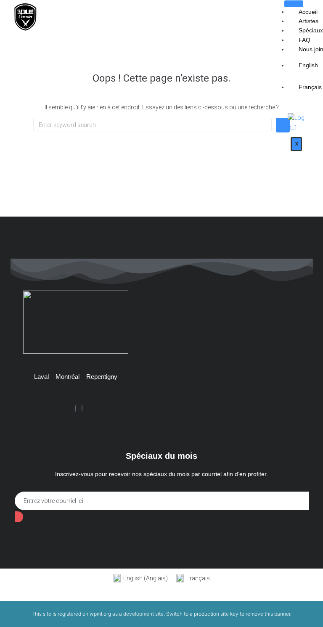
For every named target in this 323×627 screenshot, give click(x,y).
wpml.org (100, 614)
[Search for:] (152, 125)
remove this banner (268, 614)
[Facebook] (75, 408)
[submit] (19, 516)
